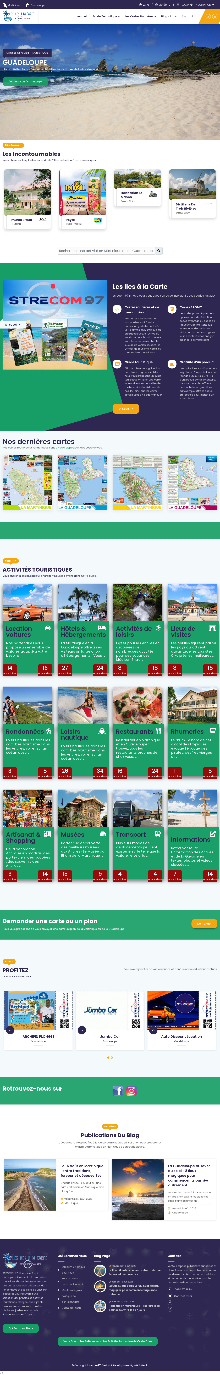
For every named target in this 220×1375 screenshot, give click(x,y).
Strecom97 (94, 1365)
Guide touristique (104, 16)
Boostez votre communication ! (72, 1281)
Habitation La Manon (131, 195)
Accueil (82, 16)
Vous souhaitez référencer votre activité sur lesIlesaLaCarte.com (107, 1341)
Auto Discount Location (181, 1036)
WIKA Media (141, 1365)
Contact (187, 16)
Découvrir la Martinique (30, 93)
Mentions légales (72, 1290)
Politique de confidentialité (70, 1299)
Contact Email (183, 1296)
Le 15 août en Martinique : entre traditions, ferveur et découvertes (82, 1171)
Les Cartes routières (139, 16)
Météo (162, 5)
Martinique (14, 5)
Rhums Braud (21, 220)
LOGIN (186, 5)
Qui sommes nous (20, 1328)
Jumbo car (110, 1036)
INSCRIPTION (203, 5)
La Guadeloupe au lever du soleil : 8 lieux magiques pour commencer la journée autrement (189, 1176)
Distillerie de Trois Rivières (186, 206)
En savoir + (12, 325)
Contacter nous (71, 1307)
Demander (204, 923)
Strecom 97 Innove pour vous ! (73, 1269)
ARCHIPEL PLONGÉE (38, 1036)
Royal (70, 220)
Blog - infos (169, 16)
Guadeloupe (38, 5)
